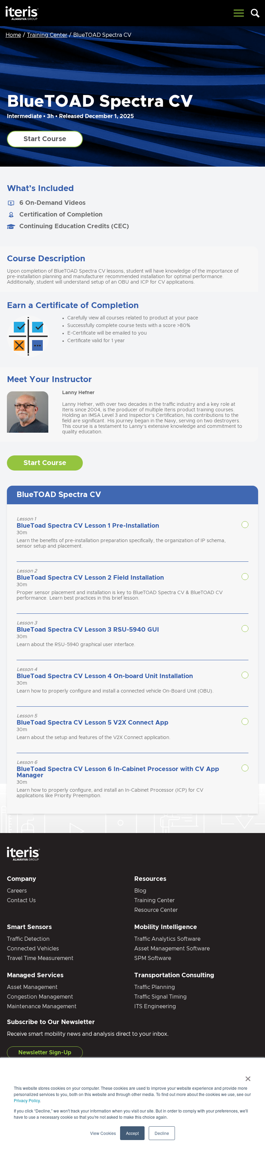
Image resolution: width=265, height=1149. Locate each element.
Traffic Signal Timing (160, 997)
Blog (140, 891)
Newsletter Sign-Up (44, 1052)
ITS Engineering (155, 1006)
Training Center (47, 35)
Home (13, 35)
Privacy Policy (27, 1100)
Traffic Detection (28, 939)
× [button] (248, 1076)
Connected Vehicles (33, 948)
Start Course (44, 139)
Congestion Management (40, 997)
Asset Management (32, 987)
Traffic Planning (154, 987)
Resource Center (156, 910)
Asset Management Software (172, 948)
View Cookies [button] (103, 1133)
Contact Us (21, 900)
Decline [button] (162, 1133)
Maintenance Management (42, 1006)
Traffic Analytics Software (167, 939)
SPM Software (152, 958)
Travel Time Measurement (40, 958)
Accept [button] (132, 1133)
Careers (17, 891)
